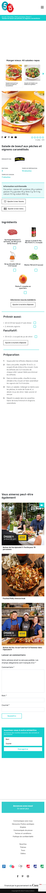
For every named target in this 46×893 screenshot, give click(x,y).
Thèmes (23, 847)
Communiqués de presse (23, 830)
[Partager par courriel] (16, 137)
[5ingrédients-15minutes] (12, 866)
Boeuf (28, 17)
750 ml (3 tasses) (33, 265)
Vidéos (23, 854)
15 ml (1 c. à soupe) (33, 242)
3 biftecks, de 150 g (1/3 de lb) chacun (12, 242)
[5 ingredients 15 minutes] (5, 7)
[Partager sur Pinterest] (8, 137)
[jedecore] (35, 866)
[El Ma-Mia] (19, 159)
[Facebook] (17, 876)
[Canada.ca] (37, 885)
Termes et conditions (23, 833)
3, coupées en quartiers (23, 287)
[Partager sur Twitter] (5, 137)
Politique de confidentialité (23, 837)
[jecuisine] (28, 866)
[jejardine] (42, 866)
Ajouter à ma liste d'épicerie (23, 305)
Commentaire (8, 667)
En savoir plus (23, 807)
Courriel (5, 705)
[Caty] (20, 866)
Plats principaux (20, 17)
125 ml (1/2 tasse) (12, 265)
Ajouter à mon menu (15, 209)
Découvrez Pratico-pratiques (23, 824)
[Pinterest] (22, 876)
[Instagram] (28, 876)
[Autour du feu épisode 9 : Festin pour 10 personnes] (23, 524)
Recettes (11, 17)
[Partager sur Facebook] (2, 137)
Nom (4, 696)
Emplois (23, 827)
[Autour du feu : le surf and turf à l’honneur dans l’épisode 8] (23, 624)
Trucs (23, 850)
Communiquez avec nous (23, 821)
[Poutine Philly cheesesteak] (23, 575)
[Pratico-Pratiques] (4, 866)
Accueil (4, 17)
